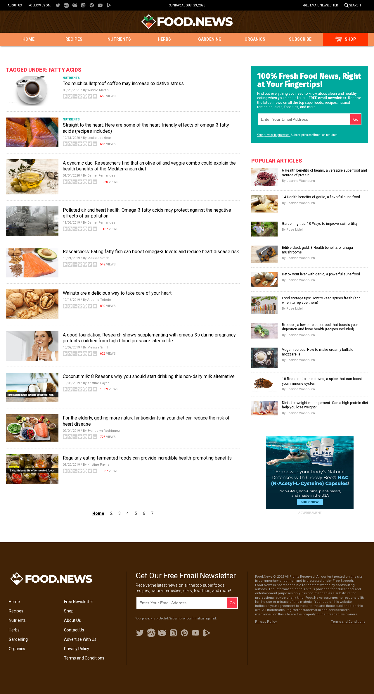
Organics (255, 39)
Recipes (73, 39)
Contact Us (74, 630)
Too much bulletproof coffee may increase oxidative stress (123, 83)
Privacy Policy (76, 648)
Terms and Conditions (84, 658)
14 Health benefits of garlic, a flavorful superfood (321, 197)
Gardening (209, 39)
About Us (15, 5)
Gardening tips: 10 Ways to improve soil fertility (320, 224)
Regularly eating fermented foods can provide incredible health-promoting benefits (147, 458)
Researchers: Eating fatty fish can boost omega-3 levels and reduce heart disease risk (151, 251)
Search (355, 5)
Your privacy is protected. (273, 135)
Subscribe (300, 39)
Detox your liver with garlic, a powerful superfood (321, 274)
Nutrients (119, 39)
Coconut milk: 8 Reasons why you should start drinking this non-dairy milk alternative (149, 376)
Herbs (164, 39)
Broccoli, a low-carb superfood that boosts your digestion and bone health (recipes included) (320, 327)
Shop (350, 39)
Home (28, 39)
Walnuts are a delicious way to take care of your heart (117, 293)
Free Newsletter (78, 601)
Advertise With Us (80, 639)
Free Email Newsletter (320, 5)
